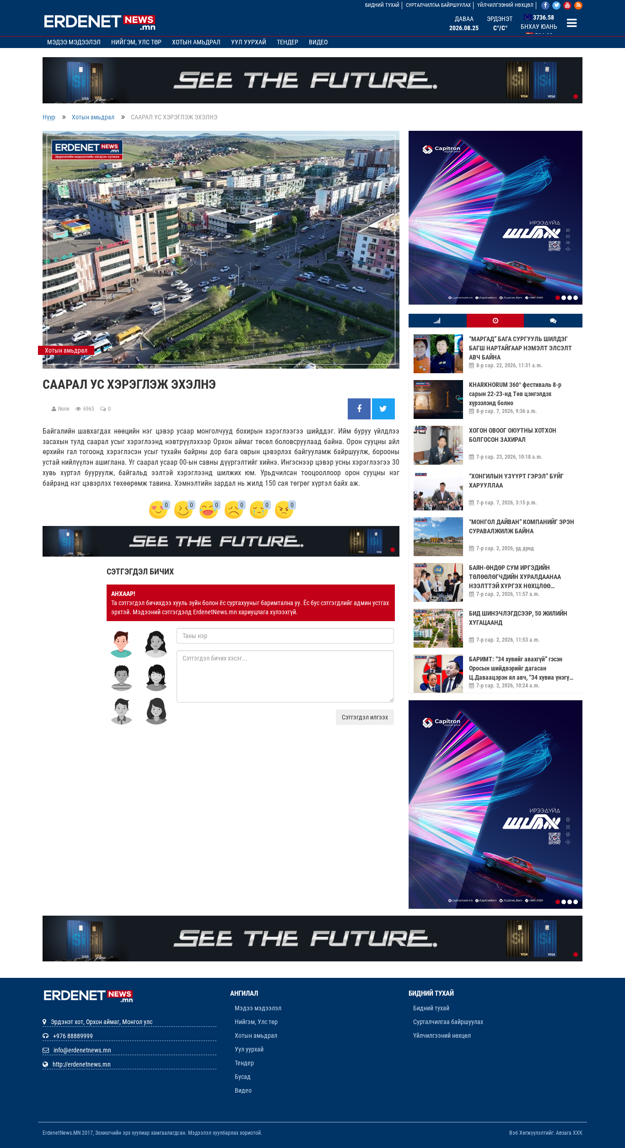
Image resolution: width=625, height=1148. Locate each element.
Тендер (287, 42)
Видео (318, 42)
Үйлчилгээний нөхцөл (505, 5)
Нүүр (49, 117)
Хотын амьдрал (196, 42)
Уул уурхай (248, 42)
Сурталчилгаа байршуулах (438, 5)
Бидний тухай (382, 5)
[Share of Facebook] (360, 409)
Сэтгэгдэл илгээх (365, 717)
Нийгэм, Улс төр (136, 42)
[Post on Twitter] (383, 409)
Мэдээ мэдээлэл (74, 42)
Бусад (243, 1019)
